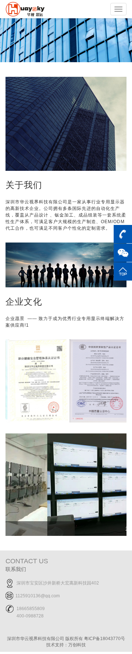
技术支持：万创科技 (66, 644)
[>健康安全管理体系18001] (36, 380)
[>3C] (96, 380)
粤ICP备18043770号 (104, 638)
